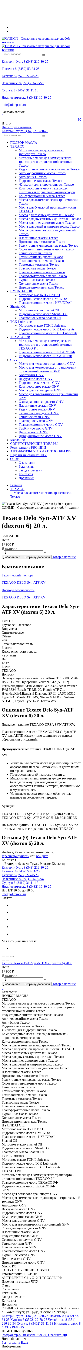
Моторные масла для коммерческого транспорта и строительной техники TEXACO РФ (45, 344)
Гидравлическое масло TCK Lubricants (46, 329)
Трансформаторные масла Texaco (43, 276)
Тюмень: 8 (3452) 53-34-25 (21, 68)
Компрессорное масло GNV (39, 386)
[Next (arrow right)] (7, 960)
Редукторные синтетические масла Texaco (49, 169)
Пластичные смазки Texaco (38, 238)
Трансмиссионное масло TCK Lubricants (48, 333)
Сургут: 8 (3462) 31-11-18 (20, 90)
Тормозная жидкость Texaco (39, 264)
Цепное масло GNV (33, 432)
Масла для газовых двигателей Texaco (46, 215)
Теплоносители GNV (34, 417)
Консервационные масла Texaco (42, 196)
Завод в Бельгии (30, 470)
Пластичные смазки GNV (37, 405)
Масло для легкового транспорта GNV (47, 363)
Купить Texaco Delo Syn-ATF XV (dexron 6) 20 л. (37, 963)
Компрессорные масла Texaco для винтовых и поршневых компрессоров (47, 190)
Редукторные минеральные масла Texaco (48, 245)
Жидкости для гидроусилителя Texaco (46, 184)
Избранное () (37, 1335)
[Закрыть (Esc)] (3, 956)
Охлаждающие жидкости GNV (41, 401)
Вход (24, 1342)
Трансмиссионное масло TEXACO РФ (47, 352)
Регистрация (11, 1342)
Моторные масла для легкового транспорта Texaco (41, 152)
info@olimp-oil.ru (14, 104)
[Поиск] (43, 55)
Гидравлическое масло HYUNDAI (44, 299)
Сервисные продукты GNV (39, 413)
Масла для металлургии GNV (40, 390)
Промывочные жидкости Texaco (42, 241)
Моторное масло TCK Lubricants (42, 325)
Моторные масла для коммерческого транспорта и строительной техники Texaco (45, 161)
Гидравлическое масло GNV (39, 382)
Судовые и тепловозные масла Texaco (46, 249)
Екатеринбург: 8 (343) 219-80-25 (25, 61)
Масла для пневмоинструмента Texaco (47, 222)
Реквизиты (26, 466)
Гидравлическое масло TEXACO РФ (45, 356)
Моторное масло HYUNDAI (39, 295)
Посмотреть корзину (16, 127)
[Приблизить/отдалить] (12, 956)
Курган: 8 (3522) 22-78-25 (20, 76)
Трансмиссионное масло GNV (41, 424)
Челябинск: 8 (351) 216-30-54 (23, 83)
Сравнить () (57, 1335)
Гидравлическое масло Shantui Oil (43, 314)
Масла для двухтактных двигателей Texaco (50, 219)
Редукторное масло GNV (37, 409)
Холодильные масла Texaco (39, 283)
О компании (28, 462)
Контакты (26, 474)
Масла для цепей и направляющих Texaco (49, 226)
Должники (26, 478)
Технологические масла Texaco (41, 261)
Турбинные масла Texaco (37, 280)
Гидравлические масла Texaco (40, 180)
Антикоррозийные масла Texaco (42, 173)
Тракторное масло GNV (36, 421)
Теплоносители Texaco (35, 253)
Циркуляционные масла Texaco (41, 287)
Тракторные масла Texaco (37, 268)
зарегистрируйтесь (15, 856)
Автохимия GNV (31, 375)
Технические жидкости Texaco (41, 257)
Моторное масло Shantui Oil (39, 310)
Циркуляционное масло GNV (40, 436)
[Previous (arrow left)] (3, 960)
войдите (42, 856)
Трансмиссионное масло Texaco (42, 272)
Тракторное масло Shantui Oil (40, 318)
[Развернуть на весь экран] (7, 956)
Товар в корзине (64, 557)
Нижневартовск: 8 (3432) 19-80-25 (26, 97)
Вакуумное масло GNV (36, 379)
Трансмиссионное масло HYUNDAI (45, 302)
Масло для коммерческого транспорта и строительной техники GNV (47, 369)
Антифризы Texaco (33, 177)
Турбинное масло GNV (36, 428)
